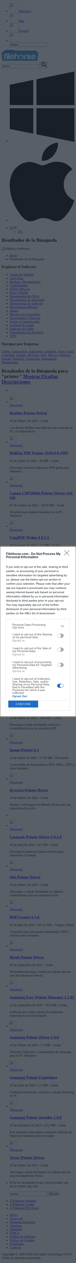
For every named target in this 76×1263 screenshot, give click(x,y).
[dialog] (38, 631)
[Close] (68, 554)
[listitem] (38, 626)
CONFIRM (23, 704)
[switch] (60, 636)
